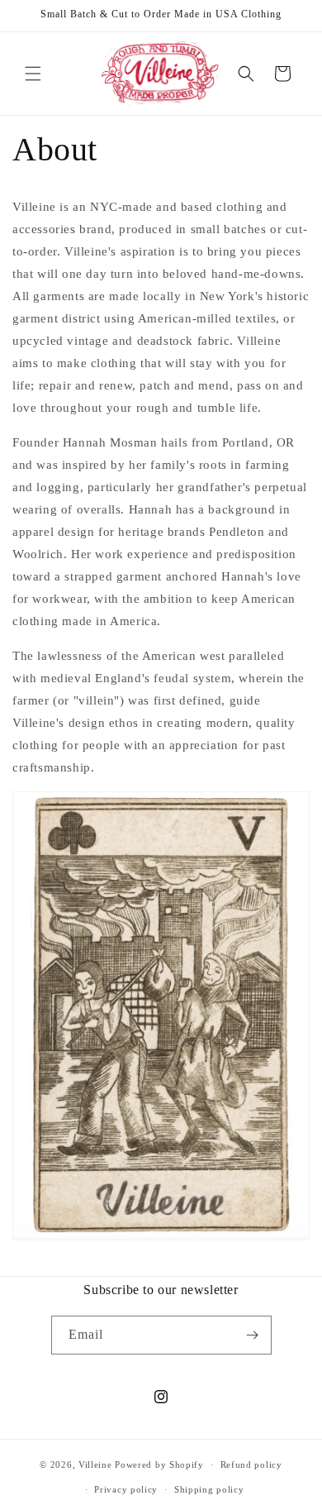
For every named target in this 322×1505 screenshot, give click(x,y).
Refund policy (251, 1464)
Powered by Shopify (159, 1464)
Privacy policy (126, 1489)
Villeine (95, 1464)
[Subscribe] (252, 1335)
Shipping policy (209, 1489)
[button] (33, 73)
